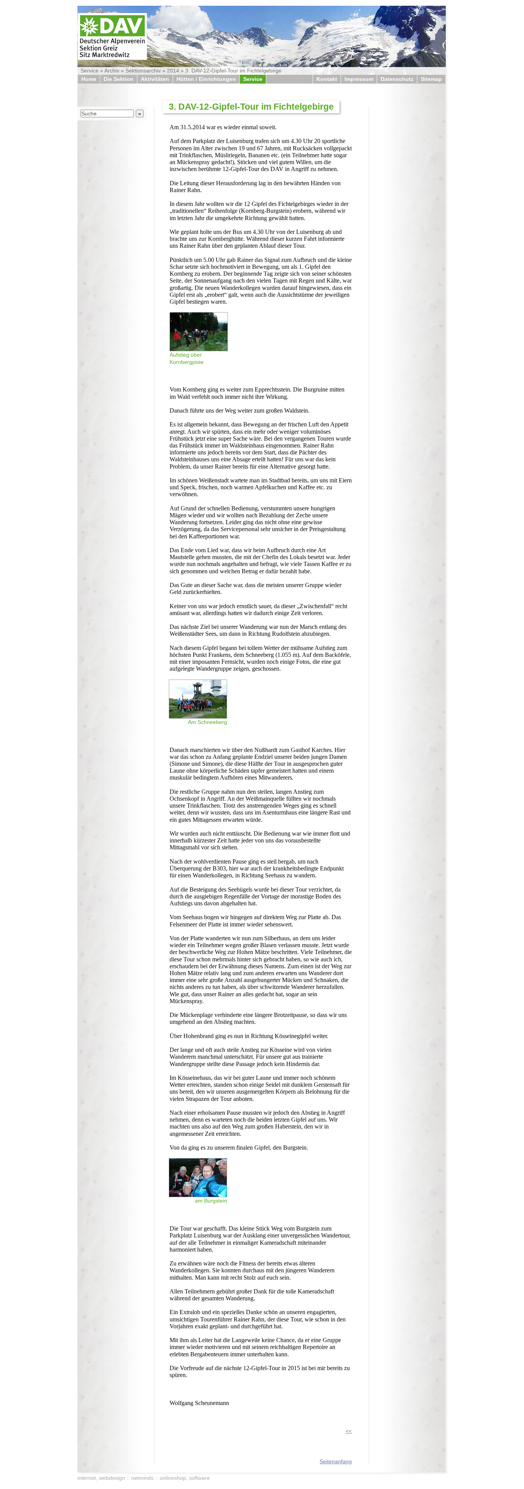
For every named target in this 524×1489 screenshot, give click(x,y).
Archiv (111, 70)
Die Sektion (118, 79)
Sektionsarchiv (143, 70)
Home (88, 79)
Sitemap (431, 79)
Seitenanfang (336, 1461)
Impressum (358, 79)
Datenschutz (397, 79)
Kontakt (326, 79)
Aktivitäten (155, 79)
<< (349, 1431)
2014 (173, 70)
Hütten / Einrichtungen (206, 79)
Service (90, 70)
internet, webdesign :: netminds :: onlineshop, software (143, 1478)
